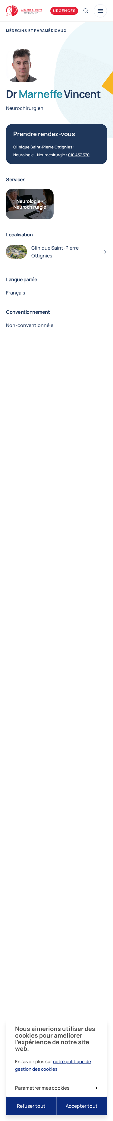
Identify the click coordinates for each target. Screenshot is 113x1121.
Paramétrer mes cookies (42, 1088)
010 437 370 (78, 154)
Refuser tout (31, 1106)
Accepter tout (82, 1106)
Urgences (64, 10)
